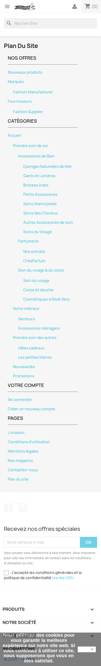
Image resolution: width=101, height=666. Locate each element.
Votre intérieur (26, 308)
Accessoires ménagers (39, 328)
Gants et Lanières (39, 175)
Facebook (8, 507)
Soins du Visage (37, 231)
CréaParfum (34, 260)
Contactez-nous (23, 470)
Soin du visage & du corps (41, 270)
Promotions (23, 376)
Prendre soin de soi (30, 145)
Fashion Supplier (28, 111)
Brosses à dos (35, 185)
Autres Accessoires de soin (48, 222)
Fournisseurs (20, 101)
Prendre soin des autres (34, 337)
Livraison (16, 432)
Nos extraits (34, 251)
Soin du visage (36, 280)
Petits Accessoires (40, 194)
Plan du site (18, 479)
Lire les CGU (63, 577)
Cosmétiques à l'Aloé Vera (46, 299)
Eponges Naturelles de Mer (47, 166)
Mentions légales (23, 451)
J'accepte (87, 649)
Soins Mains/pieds (40, 203)
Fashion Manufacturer (33, 92)
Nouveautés (24, 366)
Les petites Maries (35, 357)
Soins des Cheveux (40, 213)
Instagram (23, 507)
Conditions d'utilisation (29, 442)
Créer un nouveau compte (31, 409)
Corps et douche (38, 290)
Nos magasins (20, 460)
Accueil (14, 135)
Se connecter (20, 399)
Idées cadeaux (31, 348)
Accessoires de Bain (36, 156)
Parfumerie (28, 241)
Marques (16, 81)
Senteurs (26, 319)
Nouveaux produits (25, 72)
